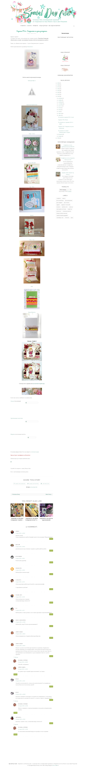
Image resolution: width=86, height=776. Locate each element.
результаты (58, 211)
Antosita (18, 717)
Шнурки (12, 434)
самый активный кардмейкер (62, 215)
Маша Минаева (31, 312)
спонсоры (67, 217)
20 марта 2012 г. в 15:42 (20, 719)
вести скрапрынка (60, 200)
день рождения (33, 487)
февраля (60, 134)
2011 (58, 138)
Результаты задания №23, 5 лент (66, 117)
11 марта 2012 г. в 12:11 (20, 610)
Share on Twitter (33, 483)
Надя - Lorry (32, 133)
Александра (19, 631)
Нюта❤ (18, 544)
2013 (58, 94)
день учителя (66, 202)
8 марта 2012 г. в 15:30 (20, 597)
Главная (23, 25)
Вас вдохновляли (54, 25)
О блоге (29, 25)
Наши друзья (43, 25)
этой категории (35, 452)
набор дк (71, 206)
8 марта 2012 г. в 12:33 (20, 581)
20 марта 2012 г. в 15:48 (23, 705)
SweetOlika (55, 765)
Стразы (12, 401)
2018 (58, 85)
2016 (58, 88)
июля (59, 107)
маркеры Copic (65, 206)
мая (59, 111)
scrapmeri (19, 556)
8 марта (63, 198)
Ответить (51, 538)
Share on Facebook (20, 483)
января (60, 136)
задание (58, 204)
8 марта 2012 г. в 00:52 (20, 546)
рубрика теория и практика (61, 213)
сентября (60, 104)
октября (60, 102)
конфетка (58, 206)
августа (60, 105)
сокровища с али (59, 217)
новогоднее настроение (61, 209)
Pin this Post (46, 483)
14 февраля (58, 198)
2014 (58, 92)
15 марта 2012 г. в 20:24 (23, 669)
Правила (35, 25)
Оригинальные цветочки (17, 418)
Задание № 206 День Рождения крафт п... (31, 519)
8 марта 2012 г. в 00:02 (20, 533)
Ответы (16, 657)
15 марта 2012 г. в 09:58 (23, 662)
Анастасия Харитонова (31, 104)
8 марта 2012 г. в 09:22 (20, 570)
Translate (69, 191)
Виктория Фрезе (32, 80)
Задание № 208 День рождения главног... (17, 519)
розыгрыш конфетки (67, 211)
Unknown (19, 568)
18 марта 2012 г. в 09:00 (20, 694)
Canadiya (18, 579)
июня (59, 109)
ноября (60, 100)
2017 (58, 86)
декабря (60, 98)
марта (59, 115)
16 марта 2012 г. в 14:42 (20, 680)
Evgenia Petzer (23, 660)
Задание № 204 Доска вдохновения (46, 519)
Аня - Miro (31, 186)
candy (72, 217)
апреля (60, 113)
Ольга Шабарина (21, 620)
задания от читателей (65, 204)
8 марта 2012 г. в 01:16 (20, 558)
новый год (70, 209)
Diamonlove (30, 46)
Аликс (17, 531)
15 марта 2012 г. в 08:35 (20, 633)
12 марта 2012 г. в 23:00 (20, 622)
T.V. (17, 608)
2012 (58, 96)
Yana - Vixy (31, 239)
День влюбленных (68, 200)
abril (32, 286)
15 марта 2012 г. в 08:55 (20, 645)
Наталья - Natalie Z (31, 341)
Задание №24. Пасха (63, 119)
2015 (58, 90)
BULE (17, 679)
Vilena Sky (19, 595)
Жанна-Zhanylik (32, 162)
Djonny (31, 215)
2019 (58, 83)
